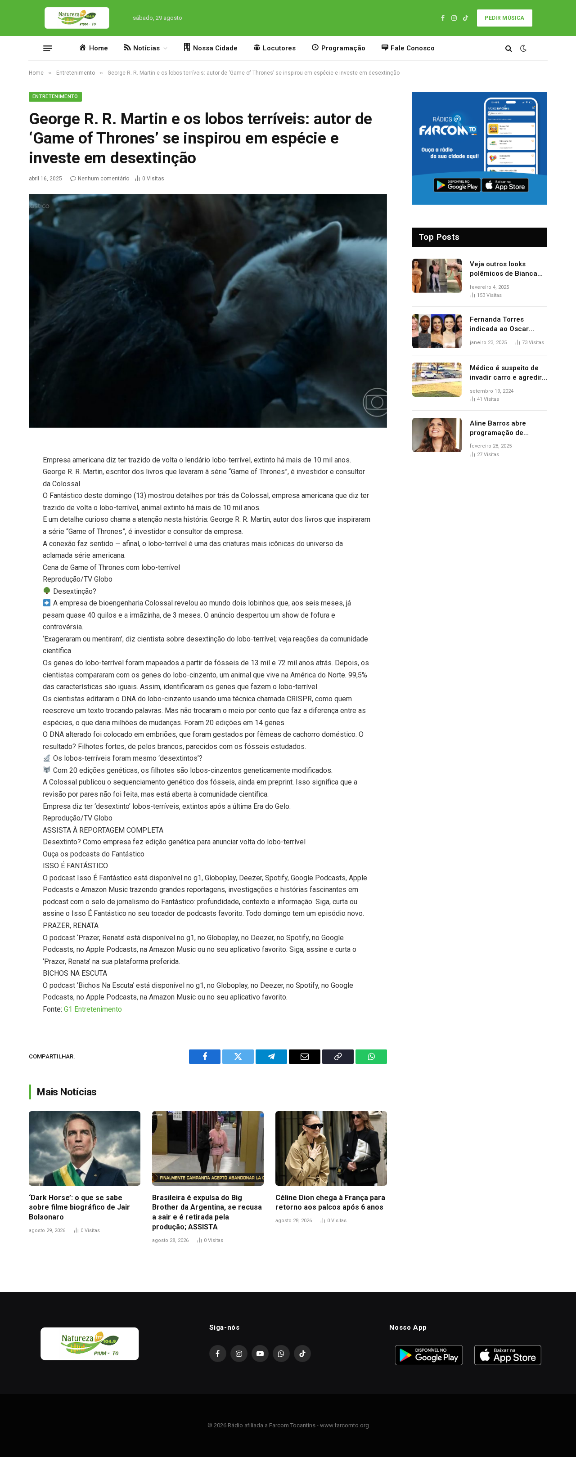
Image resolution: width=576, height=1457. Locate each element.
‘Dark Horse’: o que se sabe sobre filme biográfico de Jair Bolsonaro (79, 1207)
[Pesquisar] (509, 48)
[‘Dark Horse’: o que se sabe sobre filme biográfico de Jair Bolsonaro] (84, 1148)
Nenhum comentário (103, 178)
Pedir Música (504, 18)
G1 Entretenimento (93, 1009)
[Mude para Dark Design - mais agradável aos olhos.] (522, 48)
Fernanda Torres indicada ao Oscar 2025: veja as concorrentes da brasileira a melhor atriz (508, 324)
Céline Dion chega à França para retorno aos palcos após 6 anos (330, 1202)
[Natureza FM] (77, 18)
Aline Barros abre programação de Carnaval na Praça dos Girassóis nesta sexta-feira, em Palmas (506, 428)
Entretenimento (55, 96)
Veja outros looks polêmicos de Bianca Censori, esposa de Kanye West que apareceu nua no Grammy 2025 (503, 269)
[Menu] (47, 48)
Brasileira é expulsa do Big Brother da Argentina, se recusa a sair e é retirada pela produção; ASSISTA (207, 1212)
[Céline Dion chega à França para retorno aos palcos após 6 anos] (331, 1148)
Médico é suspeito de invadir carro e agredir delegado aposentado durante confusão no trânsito (506, 373)
